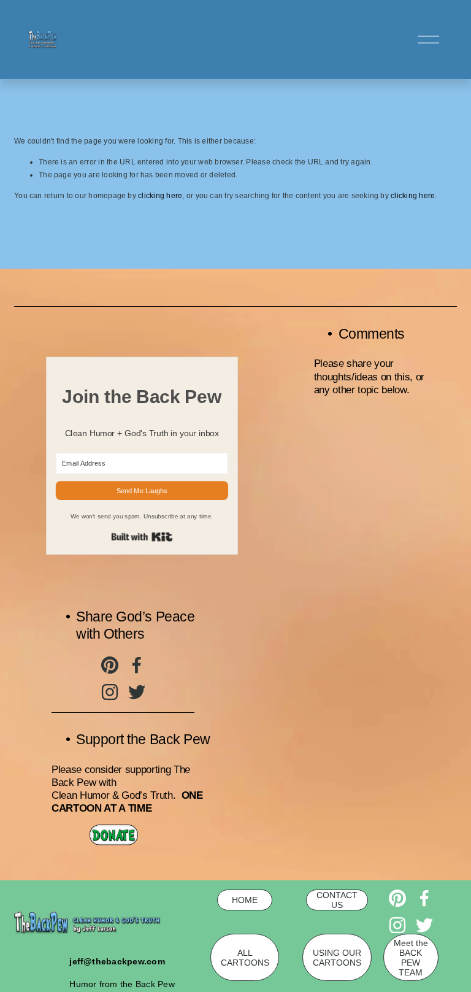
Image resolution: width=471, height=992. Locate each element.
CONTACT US (337, 900)
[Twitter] (136, 692)
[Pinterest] (109, 665)
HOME (245, 900)
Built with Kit (141, 537)
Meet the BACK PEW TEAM (411, 957)
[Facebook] (136, 665)
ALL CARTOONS (245, 957)
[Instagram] (109, 692)
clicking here (160, 195)
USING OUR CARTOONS (337, 957)
